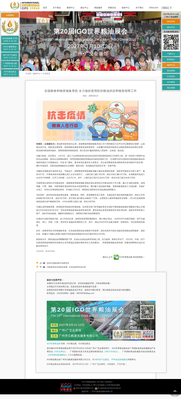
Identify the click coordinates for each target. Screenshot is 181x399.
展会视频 (171, 88)
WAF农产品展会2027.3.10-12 (10, 56)
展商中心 (71, 7)
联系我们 (109, 382)
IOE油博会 (60, 351)
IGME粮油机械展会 (57, 355)
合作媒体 (171, 82)
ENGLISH (153, 7)
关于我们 (140, 7)
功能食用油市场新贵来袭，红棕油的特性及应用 (66, 267)
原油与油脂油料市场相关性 (58, 263)
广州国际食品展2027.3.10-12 (10, 64)
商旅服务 (98, 7)
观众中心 (84, 7)
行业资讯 (46, 73)
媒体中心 (126, 7)
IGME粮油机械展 (113, 385)
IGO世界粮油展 (53, 343)
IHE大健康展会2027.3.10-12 (10, 48)
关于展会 (57, 7)
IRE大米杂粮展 (99, 385)
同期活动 (112, 7)
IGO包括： (78, 385)
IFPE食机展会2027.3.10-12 (10, 73)
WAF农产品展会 (102, 359)
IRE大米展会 (111, 351)
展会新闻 (171, 71)
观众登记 (171, 27)
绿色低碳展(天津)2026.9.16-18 (10, 39)
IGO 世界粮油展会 (89, 382)
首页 (45, 7)
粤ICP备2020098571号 (84, 388)
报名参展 (171, 21)
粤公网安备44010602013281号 (109, 388)
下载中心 (171, 54)
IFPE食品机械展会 (119, 359)
